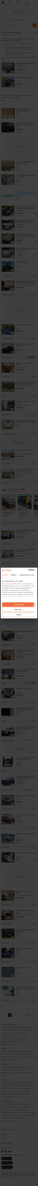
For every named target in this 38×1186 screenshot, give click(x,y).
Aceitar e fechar (19, 604)
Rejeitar (19, 614)
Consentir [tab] (5, 575)
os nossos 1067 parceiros (14, 584)
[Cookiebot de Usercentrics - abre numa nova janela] (28, 570)
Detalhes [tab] (13, 575)
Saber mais (18, 609)
